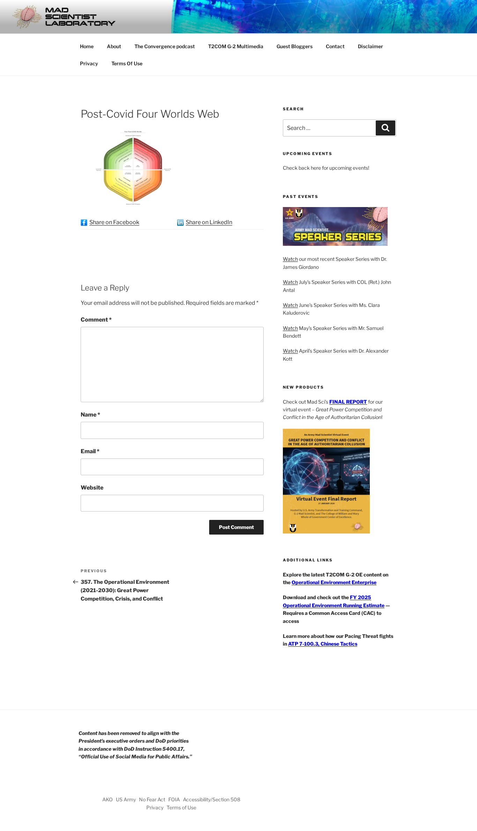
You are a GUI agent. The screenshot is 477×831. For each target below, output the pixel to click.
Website (92, 487)
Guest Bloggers (295, 46)
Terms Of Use (126, 63)
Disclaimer (370, 46)
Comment (96, 319)
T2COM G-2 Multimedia (235, 46)
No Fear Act (152, 799)
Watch (290, 259)
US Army (126, 799)
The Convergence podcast (164, 46)
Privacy (89, 63)
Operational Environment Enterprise (334, 582)
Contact (335, 46)
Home (87, 46)
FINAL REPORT (348, 402)
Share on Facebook (114, 222)
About (114, 46)
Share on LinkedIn (209, 222)
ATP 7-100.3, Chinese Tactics (322, 644)
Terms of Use (181, 807)
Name (90, 414)
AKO (107, 799)
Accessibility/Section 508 (211, 799)
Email (90, 451)
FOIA (174, 799)
